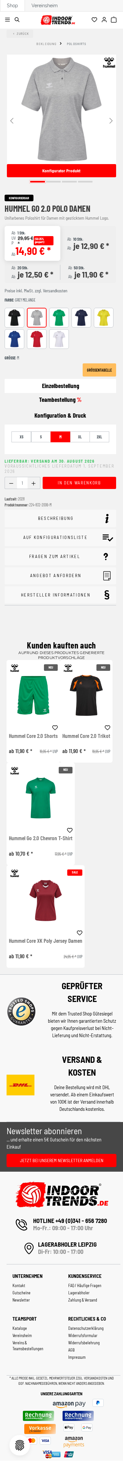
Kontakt (18, 1285)
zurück (23, 34)
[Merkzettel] (95, 20)
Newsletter (21, 1300)
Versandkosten (96, 1378)
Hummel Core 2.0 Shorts (33, 736)
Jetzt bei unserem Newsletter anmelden (61, 1160)
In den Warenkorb (79, 482)
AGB (71, 1350)
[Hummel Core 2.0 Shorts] (33, 695)
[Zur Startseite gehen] (58, 19)
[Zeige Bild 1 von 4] (37, 182)
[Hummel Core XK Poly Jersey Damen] (45, 900)
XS (21, 436)
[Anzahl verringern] (11, 483)
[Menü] (8, 20)
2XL (99, 436)
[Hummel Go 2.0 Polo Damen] (61, 109)
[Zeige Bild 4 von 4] (85, 182)
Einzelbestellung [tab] (60, 385)
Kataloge (19, 1328)
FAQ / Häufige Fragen (84, 1285)
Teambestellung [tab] (60, 399)
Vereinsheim (44, 5)
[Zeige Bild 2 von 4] (53, 182)
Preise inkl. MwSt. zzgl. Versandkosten (36, 290)
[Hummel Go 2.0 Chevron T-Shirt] (40, 797)
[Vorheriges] (12, 120)
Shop (12, 5)
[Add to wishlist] (55, 727)
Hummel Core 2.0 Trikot (86, 736)
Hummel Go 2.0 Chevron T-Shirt (40, 838)
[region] (61, 120)
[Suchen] (18, 20)
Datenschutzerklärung (86, 1328)
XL (80, 436)
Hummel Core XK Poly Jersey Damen (45, 941)
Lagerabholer (79, 1292)
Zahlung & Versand (82, 1300)
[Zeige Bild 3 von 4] (69, 182)
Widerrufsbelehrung (84, 1342)
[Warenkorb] (114, 20)
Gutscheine (21, 1292)
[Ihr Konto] (105, 20)
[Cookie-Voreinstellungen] (20, 1445)
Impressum (77, 1357)
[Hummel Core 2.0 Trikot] (86, 695)
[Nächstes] (111, 120)
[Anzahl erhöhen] (33, 483)
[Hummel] (109, 62)
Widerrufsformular (82, 1335)
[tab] (60, 415)
